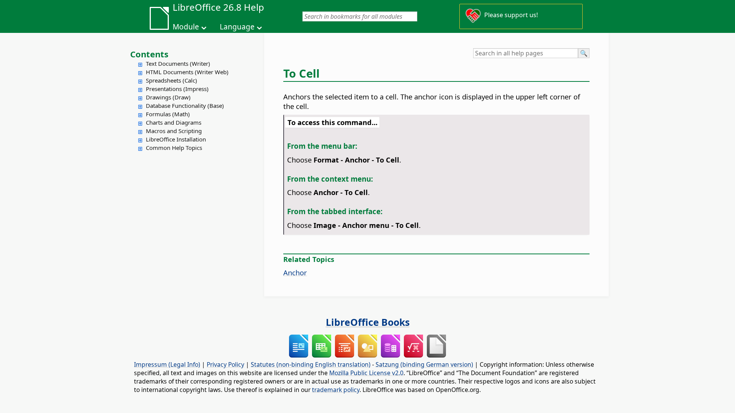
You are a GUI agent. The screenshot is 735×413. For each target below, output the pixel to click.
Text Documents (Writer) (178, 63)
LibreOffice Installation (176, 139)
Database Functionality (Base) (185, 105)
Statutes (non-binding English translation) (311, 364)
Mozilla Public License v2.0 (366, 373)
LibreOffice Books (368, 321)
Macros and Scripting (174, 131)
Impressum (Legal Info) (167, 364)
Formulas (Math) (168, 114)
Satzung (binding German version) (424, 364)
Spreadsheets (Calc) (171, 80)
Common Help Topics (174, 147)
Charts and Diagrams (173, 122)
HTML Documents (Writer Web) (187, 72)
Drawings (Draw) (168, 97)
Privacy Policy (225, 364)
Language (237, 27)
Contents (149, 54)
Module (186, 27)
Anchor (295, 272)
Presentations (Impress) (177, 89)
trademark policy (335, 389)
